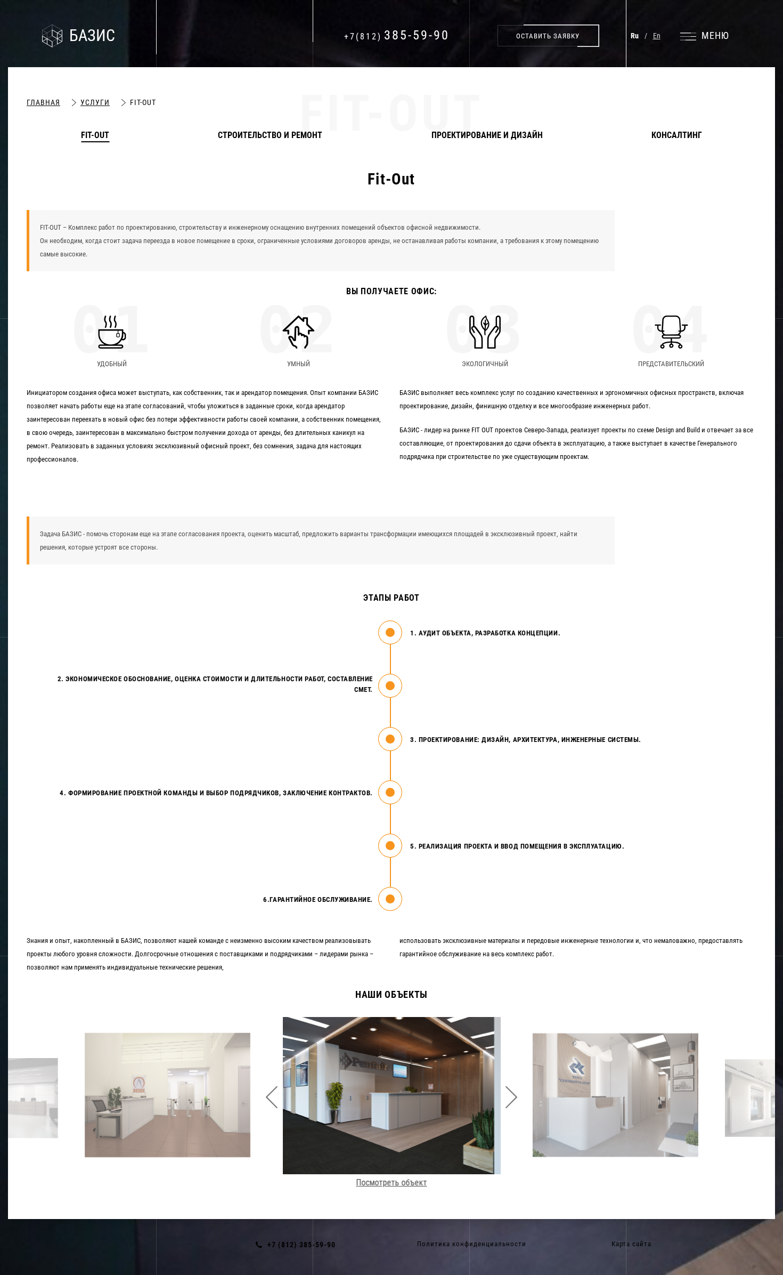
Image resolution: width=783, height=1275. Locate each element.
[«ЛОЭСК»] (167, 1095)
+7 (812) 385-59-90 (301, 1244)
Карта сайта (631, 1244)
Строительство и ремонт (270, 135)
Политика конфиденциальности (471, 1244)
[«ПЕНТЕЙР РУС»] (392, 1092)
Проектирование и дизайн (487, 135)
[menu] (705, 36)
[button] (548, 35)
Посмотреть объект (167, 1163)
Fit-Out (95, 135)
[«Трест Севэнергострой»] (615, 1095)
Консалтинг (676, 135)
